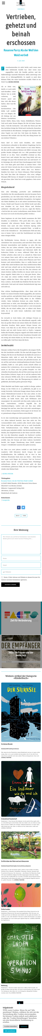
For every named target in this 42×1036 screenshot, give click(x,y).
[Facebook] (19, 507)
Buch (17, 515)
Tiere (24, 515)
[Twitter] (23, 507)
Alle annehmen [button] (10, 1031)
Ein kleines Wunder (7, 744)
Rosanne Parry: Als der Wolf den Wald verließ (17, 481)
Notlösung (4, 985)
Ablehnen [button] (23, 1026)
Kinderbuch (21, 9)
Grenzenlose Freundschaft (9, 819)
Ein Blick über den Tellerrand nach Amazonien (15, 861)
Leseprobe (6, 500)
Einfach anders (5, 909)
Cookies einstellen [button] (10, 1026)
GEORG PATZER (7, 474)
